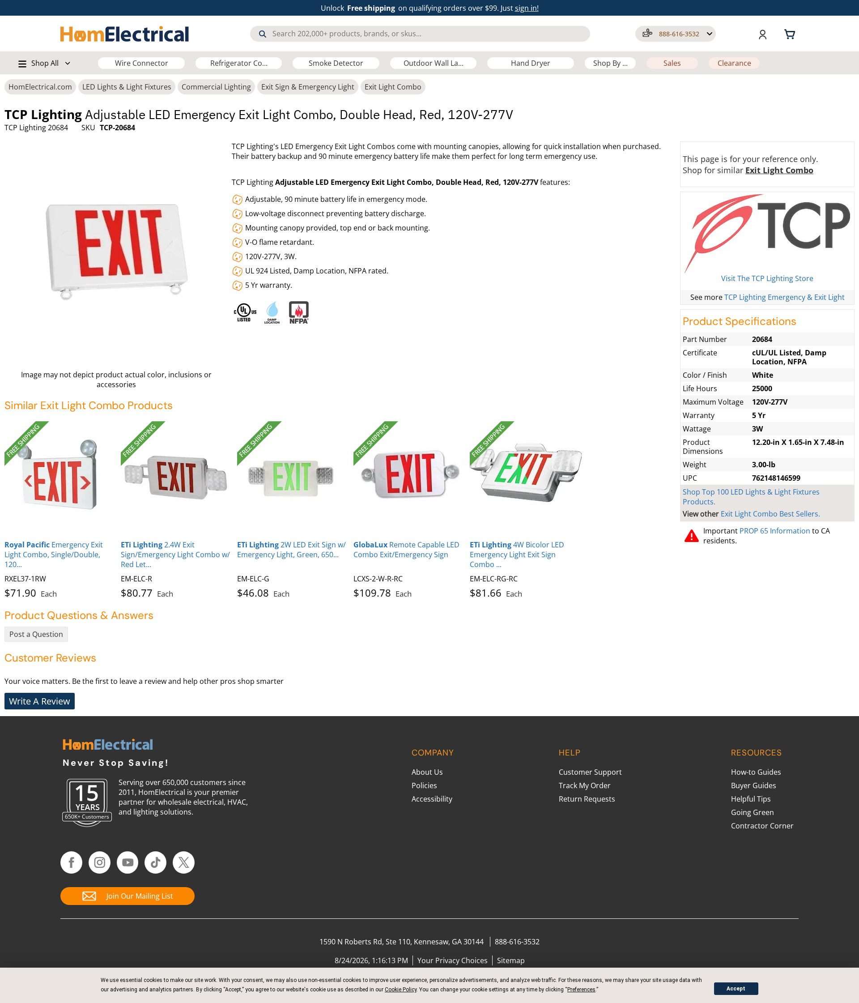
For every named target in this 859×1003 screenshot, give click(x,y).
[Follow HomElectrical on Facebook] (71, 862)
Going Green (752, 812)
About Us (427, 772)
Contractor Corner (762, 826)
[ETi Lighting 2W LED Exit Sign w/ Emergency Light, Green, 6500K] (293, 477)
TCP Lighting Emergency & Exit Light (784, 297)
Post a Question (36, 634)
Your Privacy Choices (452, 960)
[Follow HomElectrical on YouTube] (128, 862)
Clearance (734, 63)
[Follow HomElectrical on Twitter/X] (184, 862)
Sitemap (511, 960)
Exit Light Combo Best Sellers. (770, 514)
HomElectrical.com (40, 87)
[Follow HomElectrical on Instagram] (100, 862)
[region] (453, 310)
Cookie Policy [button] (401, 989)
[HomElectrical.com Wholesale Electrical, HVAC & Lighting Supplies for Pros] (125, 33)
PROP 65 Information (775, 531)
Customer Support (590, 772)
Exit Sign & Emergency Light (307, 87)
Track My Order (585, 785)
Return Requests (587, 799)
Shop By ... (610, 63)
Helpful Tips (751, 799)
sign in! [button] (527, 8)
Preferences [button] (581, 989)
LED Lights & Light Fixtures (126, 87)
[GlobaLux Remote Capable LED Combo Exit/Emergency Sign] (409, 477)
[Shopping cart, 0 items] (791, 33)
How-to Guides (756, 772)
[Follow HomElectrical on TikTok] (155, 862)
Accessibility (432, 799)
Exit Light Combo (393, 87)
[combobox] (420, 34)
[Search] (262, 34)
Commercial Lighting (216, 87)
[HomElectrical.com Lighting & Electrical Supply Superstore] (107, 745)
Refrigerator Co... (239, 63)
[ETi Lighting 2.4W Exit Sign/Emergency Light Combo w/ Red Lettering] (177, 477)
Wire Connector (141, 63)
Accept (736, 989)
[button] (675, 34)
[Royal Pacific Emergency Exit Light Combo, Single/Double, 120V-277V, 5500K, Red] (60, 477)
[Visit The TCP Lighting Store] (767, 233)
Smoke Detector (336, 63)
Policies (424, 785)
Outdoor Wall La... (434, 63)
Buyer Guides (753, 785)
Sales (672, 63)
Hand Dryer (530, 63)
